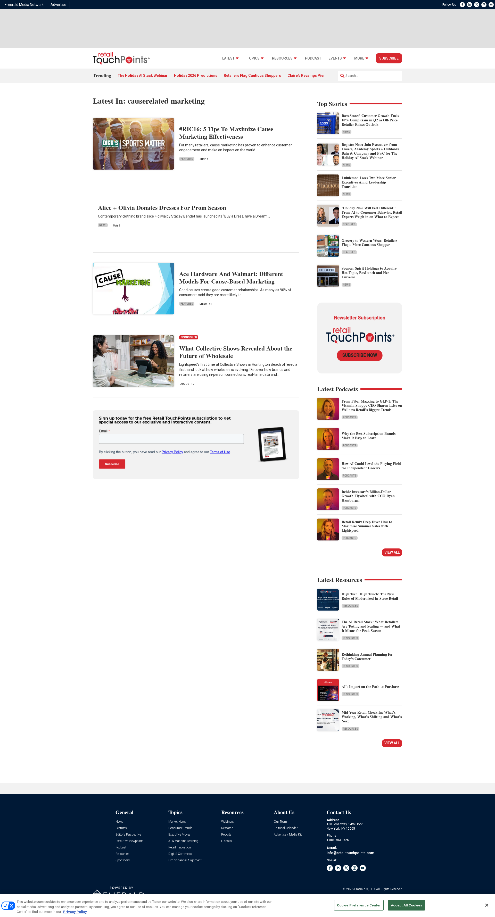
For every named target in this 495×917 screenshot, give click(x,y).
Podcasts (349, 417)
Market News (177, 821)
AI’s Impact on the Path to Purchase (370, 686)
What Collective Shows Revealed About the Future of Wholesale (235, 352)
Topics (253, 58)
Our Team (280, 821)
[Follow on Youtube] (491, 4)
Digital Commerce (180, 854)
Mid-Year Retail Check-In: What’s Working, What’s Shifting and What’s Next (372, 717)
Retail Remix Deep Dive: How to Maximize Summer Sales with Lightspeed (367, 526)
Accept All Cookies (406, 905)
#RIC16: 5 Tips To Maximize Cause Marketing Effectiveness (226, 132)
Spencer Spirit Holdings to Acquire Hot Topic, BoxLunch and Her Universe (369, 272)
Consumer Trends (180, 828)
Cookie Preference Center (359, 905)
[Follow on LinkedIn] (469, 4)
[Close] (486, 905)
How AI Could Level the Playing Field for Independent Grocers (371, 466)
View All (392, 552)
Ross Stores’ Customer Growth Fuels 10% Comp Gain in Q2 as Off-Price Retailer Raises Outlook (370, 120)
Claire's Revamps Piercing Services (317, 75)
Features (186, 158)
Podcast (313, 58)
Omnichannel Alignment (185, 860)
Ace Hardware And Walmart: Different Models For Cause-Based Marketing (231, 277)
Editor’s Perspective (128, 834)
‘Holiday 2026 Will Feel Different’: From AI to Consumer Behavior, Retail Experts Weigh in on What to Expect (372, 212)
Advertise (58, 4)
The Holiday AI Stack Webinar (143, 75)
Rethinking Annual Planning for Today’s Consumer (367, 656)
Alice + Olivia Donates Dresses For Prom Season (162, 207)
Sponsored (123, 860)
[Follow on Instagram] (483, 4)
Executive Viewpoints (130, 841)
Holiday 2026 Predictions (195, 75)
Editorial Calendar (286, 828)
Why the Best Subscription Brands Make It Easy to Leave (368, 435)
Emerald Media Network (24, 4)
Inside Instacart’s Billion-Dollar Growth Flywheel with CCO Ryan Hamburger (368, 496)
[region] (247, 905)
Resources (282, 58)
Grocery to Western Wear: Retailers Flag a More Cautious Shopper (369, 242)
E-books (226, 841)
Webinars (227, 821)
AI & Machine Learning (183, 841)
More (359, 58)
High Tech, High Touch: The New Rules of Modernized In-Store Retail (370, 596)
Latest (228, 58)
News (102, 225)
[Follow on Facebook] (462, 4)
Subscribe (389, 58)
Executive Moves (179, 834)
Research (227, 828)
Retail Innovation (179, 847)
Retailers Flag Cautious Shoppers (252, 75)
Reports (226, 834)
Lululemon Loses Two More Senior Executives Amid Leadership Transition (369, 182)
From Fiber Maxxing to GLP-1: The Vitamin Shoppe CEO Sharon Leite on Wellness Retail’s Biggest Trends (372, 405)
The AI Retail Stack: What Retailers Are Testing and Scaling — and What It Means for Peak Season (371, 626)
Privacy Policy (75, 912)
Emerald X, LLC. (364, 889)
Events (335, 58)
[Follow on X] (476, 4)
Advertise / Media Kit (288, 834)
